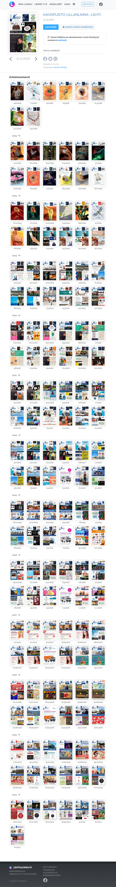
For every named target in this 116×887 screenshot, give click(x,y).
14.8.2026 (62, 40)
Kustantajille (50, 873)
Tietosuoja (49, 870)
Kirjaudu (88, 4)
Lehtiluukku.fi (22, 867)
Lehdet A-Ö (41, 4)
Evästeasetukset (52, 875)
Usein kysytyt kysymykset (23, 874)
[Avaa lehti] (17, 91)
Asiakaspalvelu (17, 871)
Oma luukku (25, 4)
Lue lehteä (50, 27)
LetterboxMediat (60, 67)
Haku (67, 4)
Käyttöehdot (50, 867)
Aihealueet (55, 4)
